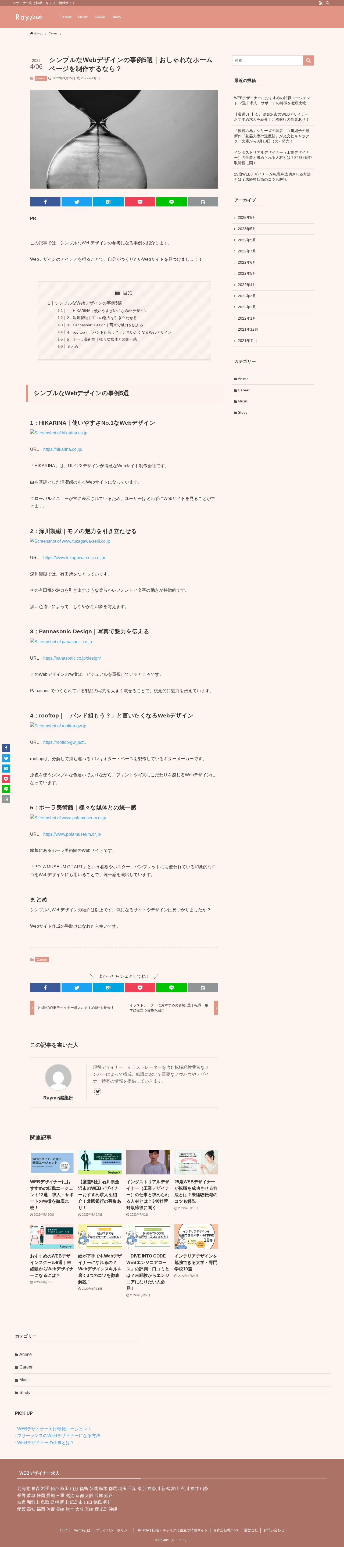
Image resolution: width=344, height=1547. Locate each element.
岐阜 (31, 1495)
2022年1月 (247, 318)
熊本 (70, 1509)
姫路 (108, 1495)
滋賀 (70, 1495)
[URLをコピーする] (203, 201)
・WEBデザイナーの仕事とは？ (43, 1442)
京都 (79, 1495)
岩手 (45, 1488)
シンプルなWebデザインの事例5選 (88, 303)
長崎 (60, 1509)
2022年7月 (247, 251)
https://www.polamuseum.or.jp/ (72, 834)
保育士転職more (225, 1530)
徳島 (98, 1502)
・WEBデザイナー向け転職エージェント (52, 1429)
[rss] (320, 3)
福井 (194, 1488)
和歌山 (33, 1502)
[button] (45, 201)
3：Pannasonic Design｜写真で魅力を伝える (105, 325)
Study (243, 412)
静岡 (41, 1495)
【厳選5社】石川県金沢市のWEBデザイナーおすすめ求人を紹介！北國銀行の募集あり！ (271, 117)
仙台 (55, 1488)
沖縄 (113, 1509)
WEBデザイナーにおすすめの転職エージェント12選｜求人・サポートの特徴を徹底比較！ (272, 100)
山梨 (204, 1488)
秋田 (64, 1488)
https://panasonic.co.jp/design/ (72, 658)
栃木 (103, 1488)
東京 (142, 1488)
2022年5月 (247, 273)
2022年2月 (247, 307)
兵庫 (99, 1495)
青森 (35, 1488)
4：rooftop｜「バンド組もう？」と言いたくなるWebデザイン (119, 332)
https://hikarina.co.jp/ (62, 449)
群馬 (113, 1488)
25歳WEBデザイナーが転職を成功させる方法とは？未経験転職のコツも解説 (272, 177)
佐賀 (50, 1509)
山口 (88, 1502)
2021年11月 (248, 340)
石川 (185, 1488)
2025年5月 (247, 217)
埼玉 (122, 1488)
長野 (21, 1495)
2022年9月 (247, 240)
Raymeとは (82, 1530)
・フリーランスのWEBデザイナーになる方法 (56, 1435)
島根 (55, 1502)
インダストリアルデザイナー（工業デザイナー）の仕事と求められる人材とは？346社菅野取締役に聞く (273, 157)
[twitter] (97, 1091)
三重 (60, 1495)
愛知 (50, 1495)
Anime (243, 379)
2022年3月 (247, 296)
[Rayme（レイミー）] (29, 17)
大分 (79, 1509)
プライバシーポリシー (113, 1530)
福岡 (41, 1509)
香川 (107, 1502)
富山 (175, 1488)
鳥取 (45, 1502)
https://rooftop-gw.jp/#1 (64, 742)
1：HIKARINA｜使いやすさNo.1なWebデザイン (107, 311)
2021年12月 (248, 329)
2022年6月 (247, 262)
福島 (84, 1488)
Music (243, 401)
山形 (74, 1488)
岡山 (64, 1502)
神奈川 (153, 1488)
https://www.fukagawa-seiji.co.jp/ (74, 557)
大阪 (89, 1495)
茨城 (93, 1488)
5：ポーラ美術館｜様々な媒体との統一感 (102, 339)
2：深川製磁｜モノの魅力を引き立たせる (102, 318)
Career (40, 78)
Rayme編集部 (58, 1098)
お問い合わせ (273, 1530)
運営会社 (251, 1530)
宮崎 (89, 1509)
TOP (63, 1530)
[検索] (327, 3)
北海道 (23, 1488)
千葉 (132, 1488)
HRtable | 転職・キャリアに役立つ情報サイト (172, 1530)
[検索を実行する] (308, 60)
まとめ (72, 346)
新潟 (165, 1488)
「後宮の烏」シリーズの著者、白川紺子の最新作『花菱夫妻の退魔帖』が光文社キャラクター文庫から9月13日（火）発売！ (271, 135)
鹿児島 (101, 1509)
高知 (31, 1509)
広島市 (76, 1502)
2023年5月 (247, 229)
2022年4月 (247, 285)
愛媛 (21, 1509)
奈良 (21, 1502)
